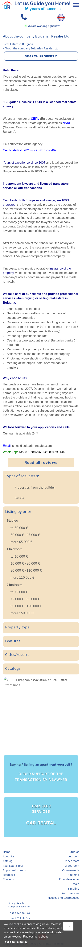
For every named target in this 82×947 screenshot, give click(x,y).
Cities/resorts (70, 870)
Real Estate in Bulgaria (18, 44)
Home (6, 852)
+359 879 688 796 (19, 918)
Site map (73, 875)
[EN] (61, 18)
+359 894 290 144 (19, 913)
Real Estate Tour (13, 865)
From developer (69, 879)
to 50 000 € (19, 528)
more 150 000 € (22, 613)
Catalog (8, 861)
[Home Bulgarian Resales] (7, 5)
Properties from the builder (35, 487)
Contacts (8, 879)
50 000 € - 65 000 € (25, 535)
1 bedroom (72, 856)
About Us (8, 856)
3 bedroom (72, 865)
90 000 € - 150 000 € (26, 606)
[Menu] (76, 5)
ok (68, 926)
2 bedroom (72, 861)
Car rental (41, 815)
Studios (74, 852)
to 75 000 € (19, 592)
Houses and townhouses (63, 897)
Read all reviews (41, 462)
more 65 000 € (21, 542)
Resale (19, 497)
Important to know (15, 870)
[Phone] (23, 17)
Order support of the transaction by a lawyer (41, 772)
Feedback (9, 875)
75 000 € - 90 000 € (25, 599)
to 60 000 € (19, 556)
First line (73, 888)
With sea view (70, 893)
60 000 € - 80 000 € (25, 563)
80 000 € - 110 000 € (26, 570)
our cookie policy (16, 942)
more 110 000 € (22, 577)
